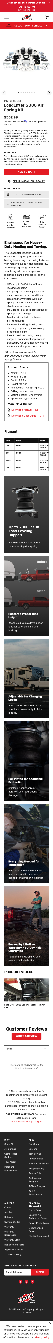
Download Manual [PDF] (25, 409)
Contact (8, 1207)
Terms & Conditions (39, 1163)
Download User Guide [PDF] (27, 415)
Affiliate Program (37, 1186)
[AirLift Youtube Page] (32, 1282)
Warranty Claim (12, 1239)
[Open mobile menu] (6, 17)
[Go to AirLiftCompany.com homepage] (26, 1297)
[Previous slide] (3, 92)
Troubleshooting (12, 1254)
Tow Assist (9, 1162)
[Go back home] (27, 17)
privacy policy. (42, 1337)
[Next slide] (49, 92)
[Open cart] (47, 17)
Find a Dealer (35, 1210)
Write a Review (26, 1036)
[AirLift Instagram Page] (26, 1282)
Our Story (34, 1144)
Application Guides (14, 1249)
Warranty (9, 1226)
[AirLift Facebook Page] (20, 1282)
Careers (33, 1149)
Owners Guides (12, 1222)
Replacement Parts (14, 1244)
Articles (8, 1212)
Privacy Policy (36, 1158)
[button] (18, 92)
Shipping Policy (37, 1168)
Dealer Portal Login (39, 1223)
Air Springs (10, 1149)
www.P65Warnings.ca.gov (26, 1121)
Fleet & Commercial (39, 1236)
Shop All (8, 1144)
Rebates (8, 1217)
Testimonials (35, 1153)
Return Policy (36, 1173)
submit (39, 1272)
